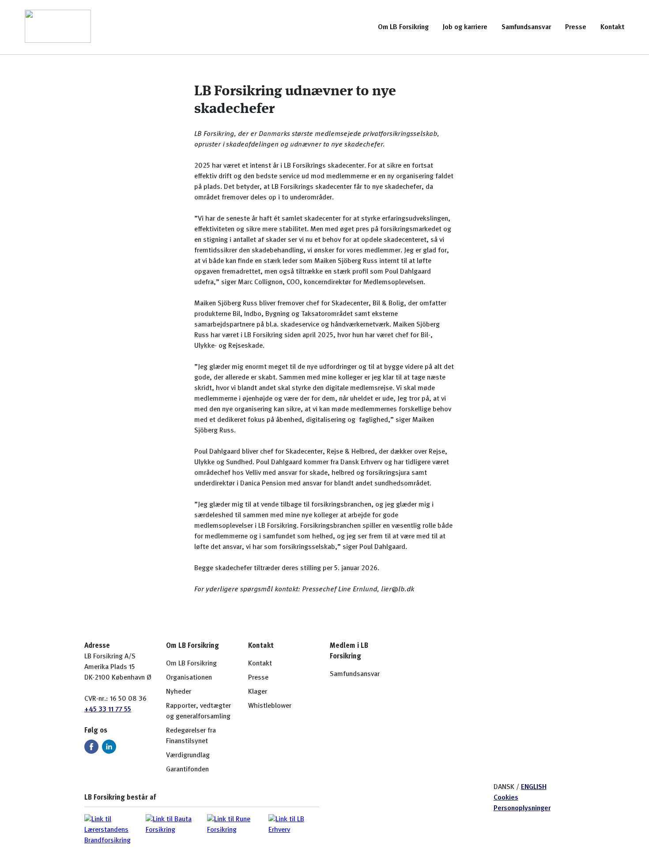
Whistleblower (269, 706)
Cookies (506, 797)
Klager (257, 691)
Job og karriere (465, 27)
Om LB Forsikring (403, 27)
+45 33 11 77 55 (107, 709)
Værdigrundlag (188, 755)
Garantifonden (187, 769)
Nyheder (178, 691)
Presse (575, 27)
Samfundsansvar (526, 27)
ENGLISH (534, 787)
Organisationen (189, 677)
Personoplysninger (522, 808)
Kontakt (612, 27)
